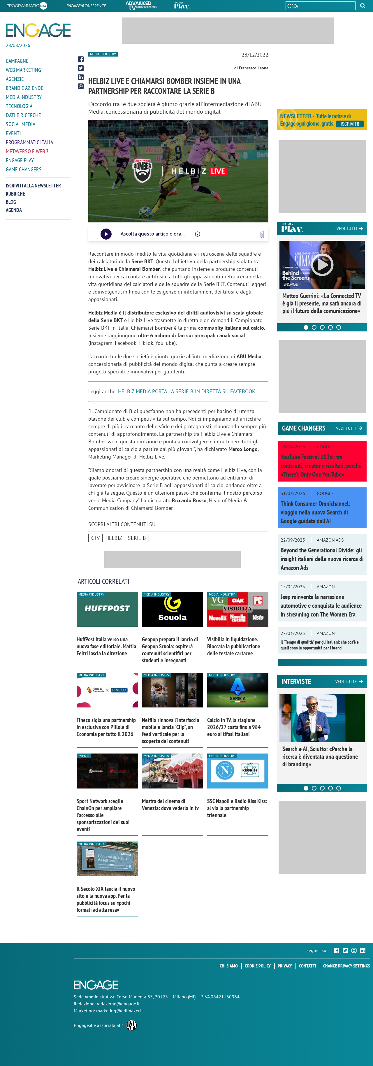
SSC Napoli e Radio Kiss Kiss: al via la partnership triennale (237, 808)
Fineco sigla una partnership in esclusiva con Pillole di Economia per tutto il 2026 (106, 726)
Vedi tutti (347, 228)
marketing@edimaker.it (119, 1011)
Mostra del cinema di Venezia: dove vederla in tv (170, 805)
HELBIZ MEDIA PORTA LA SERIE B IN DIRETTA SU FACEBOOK (186, 391)
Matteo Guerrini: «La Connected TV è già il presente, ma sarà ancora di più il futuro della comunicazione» (322, 303)
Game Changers (24, 169)
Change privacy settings (346, 966)
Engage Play (20, 160)
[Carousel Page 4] (330, 327)
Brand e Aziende (24, 88)
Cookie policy (258, 966)
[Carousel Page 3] (322, 327)
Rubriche (15, 193)
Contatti (307, 966)
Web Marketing (23, 70)
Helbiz (113, 538)
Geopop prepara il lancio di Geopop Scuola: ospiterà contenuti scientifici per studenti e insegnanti (170, 650)
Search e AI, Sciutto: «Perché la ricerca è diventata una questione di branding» (320, 756)
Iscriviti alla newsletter (33, 185)
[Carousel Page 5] (338, 327)
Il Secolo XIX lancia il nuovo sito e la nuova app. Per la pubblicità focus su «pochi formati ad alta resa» (106, 899)
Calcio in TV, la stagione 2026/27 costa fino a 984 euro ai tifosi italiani (234, 726)
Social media (20, 124)
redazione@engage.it (118, 1004)
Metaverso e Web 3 (27, 151)
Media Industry (24, 97)
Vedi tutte (346, 681)
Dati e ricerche (23, 115)
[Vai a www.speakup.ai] (262, 234)
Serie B (137, 538)
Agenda (14, 210)
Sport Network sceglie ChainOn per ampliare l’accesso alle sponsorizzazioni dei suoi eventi (103, 815)
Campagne (17, 61)
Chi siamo (229, 966)
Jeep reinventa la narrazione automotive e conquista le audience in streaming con (321, 605)
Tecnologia (19, 106)
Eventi (13, 133)
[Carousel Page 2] (314, 327)
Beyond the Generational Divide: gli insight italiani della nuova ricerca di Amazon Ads (322, 559)
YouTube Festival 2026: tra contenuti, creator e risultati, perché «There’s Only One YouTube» (321, 465)
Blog (11, 202)
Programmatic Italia (29, 142)
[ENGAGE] (38, 30)
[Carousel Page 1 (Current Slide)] (306, 327)
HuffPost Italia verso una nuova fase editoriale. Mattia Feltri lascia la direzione (106, 646)
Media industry (103, 54)
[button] (362, 5)
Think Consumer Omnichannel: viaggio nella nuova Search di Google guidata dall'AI (315, 512)
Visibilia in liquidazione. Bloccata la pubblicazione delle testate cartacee (233, 646)
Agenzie (15, 79)
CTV (95, 538)
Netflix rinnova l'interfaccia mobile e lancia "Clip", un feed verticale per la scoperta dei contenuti (170, 730)
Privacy (285, 966)
